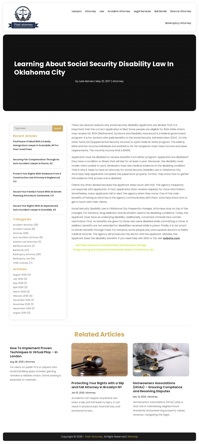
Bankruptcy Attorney (178, 23)
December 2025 (21, 300)
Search (57, 128)
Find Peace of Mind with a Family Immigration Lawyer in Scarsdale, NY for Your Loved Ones (36, 145)
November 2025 (21, 304)
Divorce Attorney (180, 11)
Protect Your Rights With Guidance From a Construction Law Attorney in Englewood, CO (37, 177)
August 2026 (20, 274)
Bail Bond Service (22, 245)
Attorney (90, 11)
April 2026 (18, 287)
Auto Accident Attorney (26, 237)
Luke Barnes (86, 81)
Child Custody (20, 262)
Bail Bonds (160, 11)
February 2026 (20, 295)
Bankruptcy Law (21, 258)
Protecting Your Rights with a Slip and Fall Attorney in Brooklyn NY (98, 385)
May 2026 (18, 283)
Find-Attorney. (94, 436)
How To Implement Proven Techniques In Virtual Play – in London (34, 352)
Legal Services (142, 11)
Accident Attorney (119, 11)
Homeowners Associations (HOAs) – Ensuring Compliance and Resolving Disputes (157, 387)
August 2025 (19, 312)
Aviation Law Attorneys (25, 241)
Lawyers (77, 11)
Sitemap (133, 436)
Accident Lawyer (22, 229)
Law (102, 11)
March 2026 (19, 291)
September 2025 (22, 308)
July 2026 (18, 278)
